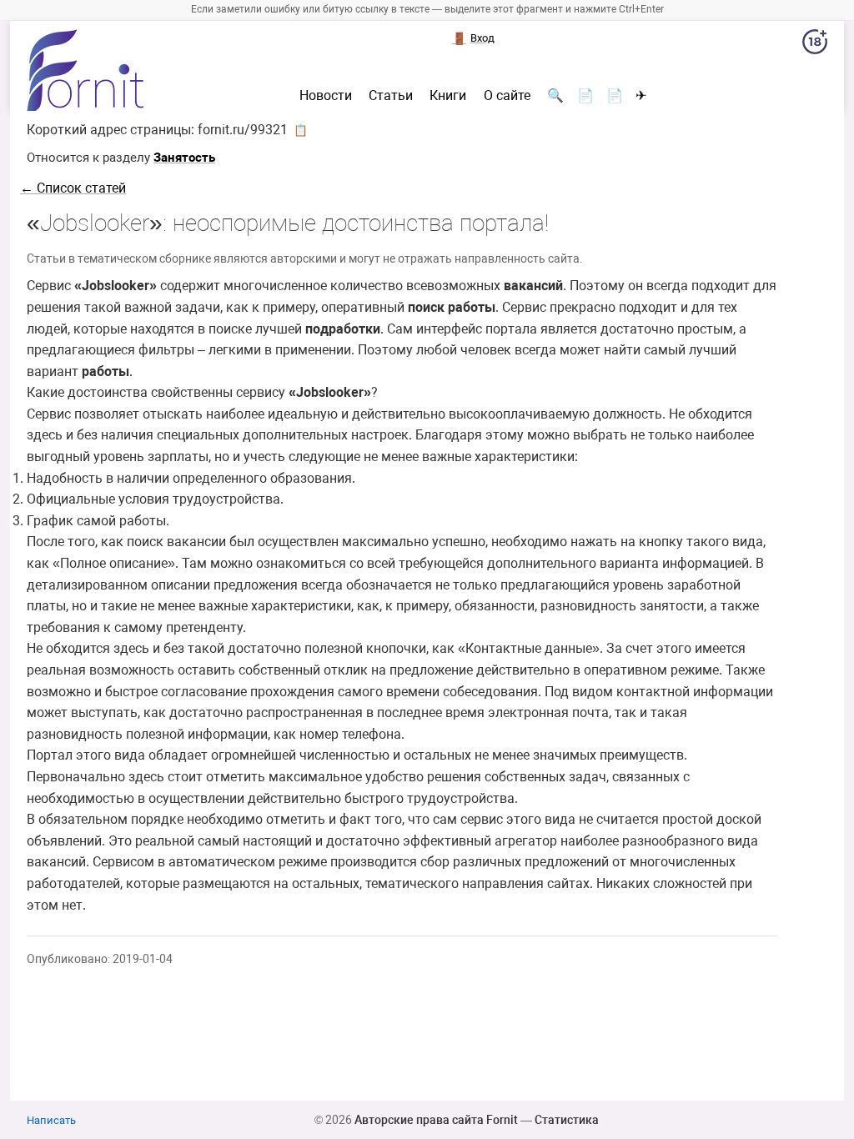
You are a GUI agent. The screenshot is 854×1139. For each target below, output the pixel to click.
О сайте (507, 96)
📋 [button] (301, 130)
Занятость (184, 157)
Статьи (391, 96)
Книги (448, 96)
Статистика (567, 1119)
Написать (51, 1120)
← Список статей (73, 188)
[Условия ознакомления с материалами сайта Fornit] (814, 45)
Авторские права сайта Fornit (436, 1119)
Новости (325, 96)
